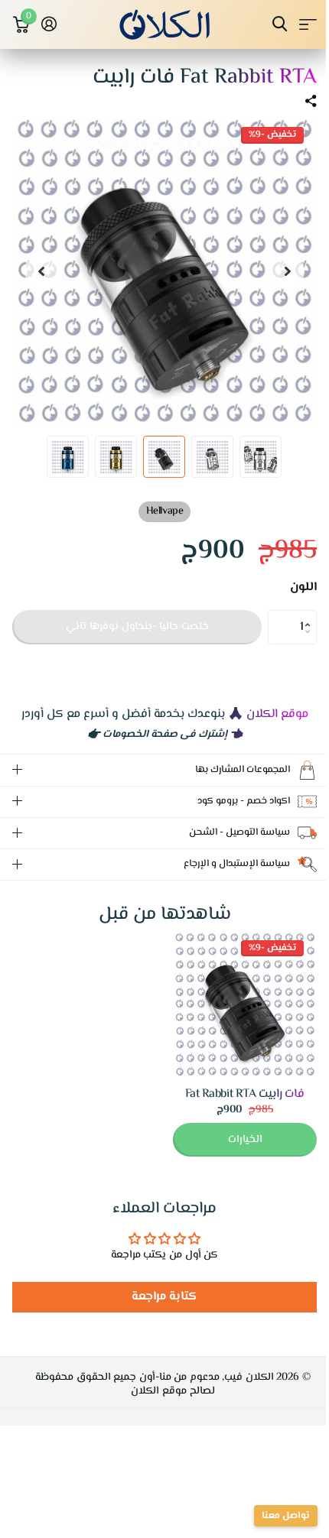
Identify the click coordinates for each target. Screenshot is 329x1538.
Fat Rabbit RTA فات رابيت (233, 1094)
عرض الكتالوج (308, 24)
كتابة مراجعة (158, 1296)
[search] (279, 24)
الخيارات (234, 1139)
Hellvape (164, 511)
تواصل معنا (274, 1515)
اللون (303, 587)
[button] (311, 614)
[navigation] (288, 271)
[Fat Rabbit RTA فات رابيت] (233, 1004)
